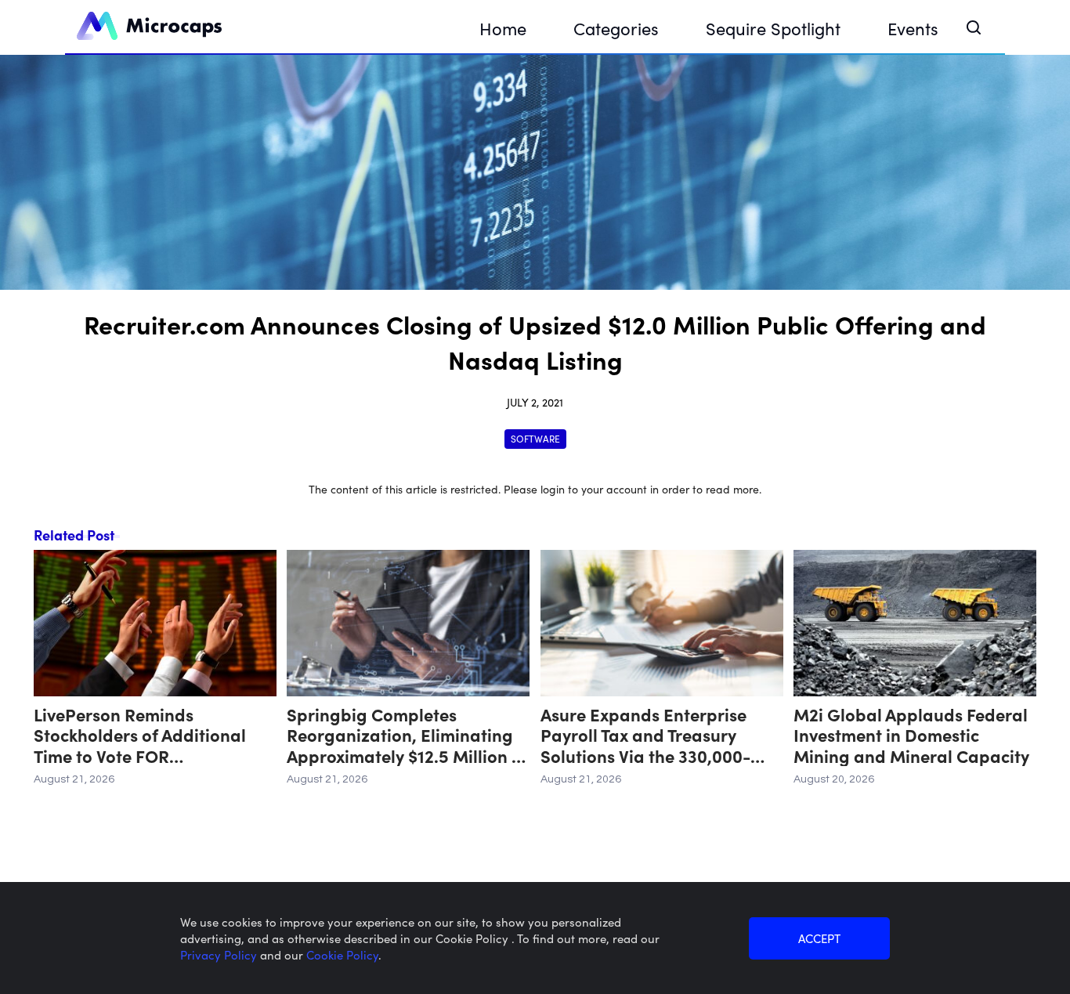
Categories (616, 28)
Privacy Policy (220, 954)
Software (535, 438)
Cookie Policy (342, 954)
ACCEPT (819, 938)
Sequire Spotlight (773, 28)
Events (912, 28)
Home (502, 28)
